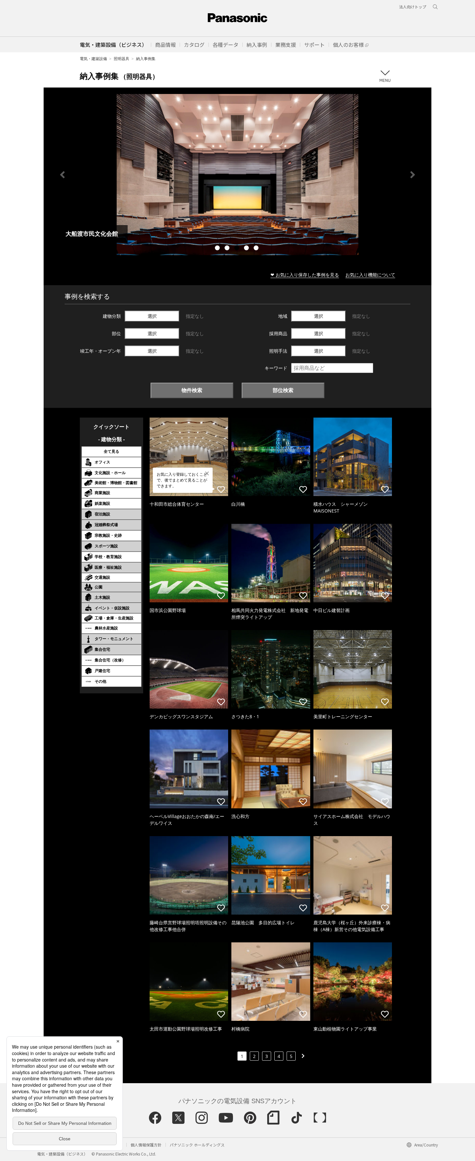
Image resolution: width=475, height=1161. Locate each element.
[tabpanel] (237, 174)
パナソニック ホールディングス (197, 1144)
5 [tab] (257, 248)
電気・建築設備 (93, 58)
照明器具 (121, 58)
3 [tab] (237, 248)
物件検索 (192, 390)
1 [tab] (218, 248)
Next (412, 174)
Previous (62, 174)
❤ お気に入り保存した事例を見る (304, 275)
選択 (152, 316)
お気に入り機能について (370, 275)
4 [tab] (247, 248)
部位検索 (283, 390)
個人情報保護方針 (146, 1144)
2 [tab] (228, 248)
